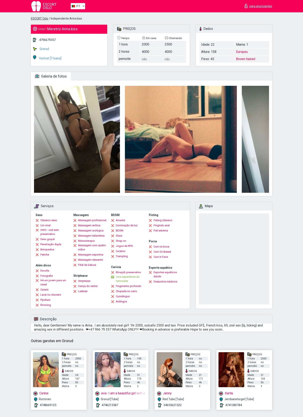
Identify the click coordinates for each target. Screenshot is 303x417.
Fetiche (44, 254)
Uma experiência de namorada (127, 278)
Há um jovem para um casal (53, 282)
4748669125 (48, 405)
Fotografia (46, 275)
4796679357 (47, 40)
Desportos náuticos (165, 281)
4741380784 (233, 405)
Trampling (122, 256)
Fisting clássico (163, 220)
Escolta (44, 270)
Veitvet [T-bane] (49, 58)
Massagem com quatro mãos (92, 247)
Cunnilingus (123, 296)
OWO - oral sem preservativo (49, 232)
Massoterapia (86, 240)
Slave (119, 235)
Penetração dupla (50, 244)
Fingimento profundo (128, 286)
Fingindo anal (162, 225)
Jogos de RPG (124, 245)
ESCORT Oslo (39, 18)
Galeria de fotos (53, 76)
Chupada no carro (126, 291)
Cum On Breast (162, 251)
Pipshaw (45, 299)
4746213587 (110, 405)
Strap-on (121, 240)
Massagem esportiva (90, 254)
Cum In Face (161, 256)
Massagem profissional (92, 220)
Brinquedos (47, 249)
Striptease (84, 280)
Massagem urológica (90, 230)
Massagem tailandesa (91, 235)
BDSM (119, 230)
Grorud (44, 49)
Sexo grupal (47, 239)
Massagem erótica (89, 225)
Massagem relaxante (90, 259)
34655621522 (172, 405)
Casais (44, 289)
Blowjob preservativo (128, 272)
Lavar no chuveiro (50, 294)
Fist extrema (161, 230)
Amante (120, 220)
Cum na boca (161, 246)
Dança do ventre (87, 286)
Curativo (121, 251)
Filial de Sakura (87, 264)
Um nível (45, 225)
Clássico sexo (48, 220)
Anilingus (121, 301)
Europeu (242, 52)
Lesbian (83, 291)
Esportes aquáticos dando (165, 274)
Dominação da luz (126, 225)
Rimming (45, 305)
